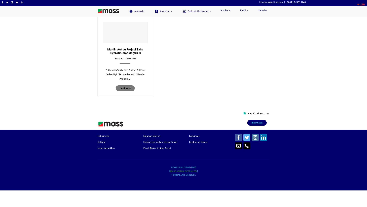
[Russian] (361, 4)
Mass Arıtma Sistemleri (183, 171)
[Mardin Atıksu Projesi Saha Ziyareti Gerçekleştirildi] (125, 32)
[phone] (246, 145)
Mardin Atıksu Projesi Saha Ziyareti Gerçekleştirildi (125, 51)
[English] (358, 4)
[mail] (238, 145)
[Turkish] (363, 4)
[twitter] (7, 2)
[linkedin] (22, 2)
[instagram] (12, 2)
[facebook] (2, 2)
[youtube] (17, 2)
